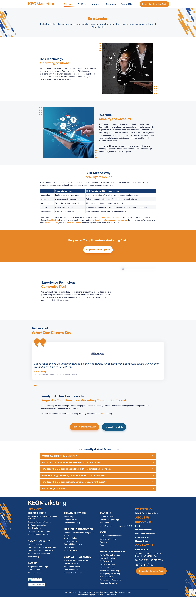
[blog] (152, 564)
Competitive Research (73, 573)
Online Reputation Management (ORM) (116, 526)
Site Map (68, 592)
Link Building (33, 557)
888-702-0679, (142, 560)
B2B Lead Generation (37, 525)
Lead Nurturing (34, 528)
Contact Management (73, 544)
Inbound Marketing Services (39, 522)
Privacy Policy (77, 592)
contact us (102, 414)
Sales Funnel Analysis (72, 566)
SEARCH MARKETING (39, 540)
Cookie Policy (87, 592)
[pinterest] (148, 564)
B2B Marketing (37, 513)
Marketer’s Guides (145, 533)
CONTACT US (144, 545)
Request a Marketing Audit (153, 4)
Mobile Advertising (107, 558)
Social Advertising (107, 567)
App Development (35, 569)
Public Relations (106, 522)
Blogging (103, 542)
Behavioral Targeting (108, 583)
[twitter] (140, 564)
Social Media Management (110, 536)
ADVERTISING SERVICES (112, 551)
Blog (137, 525)
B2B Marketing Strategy (109, 519)
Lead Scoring (69, 547)
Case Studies (142, 537)
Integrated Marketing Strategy (76, 560)
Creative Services (75, 513)
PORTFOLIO (143, 509)
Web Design (69, 516)
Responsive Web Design (38, 566)
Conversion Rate (71, 563)
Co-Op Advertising (107, 561)
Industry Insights (143, 529)
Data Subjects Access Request (120, 592)
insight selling (53, 220)
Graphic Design (70, 519)
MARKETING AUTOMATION (78, 529)
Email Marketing (70, 538)
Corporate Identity (107, 516)
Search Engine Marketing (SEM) (41, 550)
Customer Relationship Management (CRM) (79, 533)
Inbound (48, 223)
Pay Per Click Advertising (110, 555)
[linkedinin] (137, 564)
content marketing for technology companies (108, 220)
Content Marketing (72, 522)
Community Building (108, 539)
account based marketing (109, 217)
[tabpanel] (98, 361)
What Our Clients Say (146, 513)
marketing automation (72, 223)
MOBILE (32, 563)
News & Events (142, 541)
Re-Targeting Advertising (110, 573)
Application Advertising (109, 570)
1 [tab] (35, 385)
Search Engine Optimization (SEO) (42, 547)
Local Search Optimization (39, 553)
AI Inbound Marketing (37, 544)
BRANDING (105, 513)
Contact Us (126, 4)
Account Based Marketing (39, 531)
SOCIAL (104, 532)
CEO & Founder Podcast (38, 534)
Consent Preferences (37, 584)
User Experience (35, 573)
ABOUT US (142, 517)
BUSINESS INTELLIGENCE (77, 556)
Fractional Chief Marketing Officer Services (42, 517)
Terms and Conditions (101, 592)
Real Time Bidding (107, 577)
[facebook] (145, 564)
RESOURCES (143, 521)
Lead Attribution (71, 569)
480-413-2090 (156, 560)
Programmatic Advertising (110, 580)
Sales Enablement (71, 550)
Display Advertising (107, 564)
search (55, 223)
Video (102, 545)
